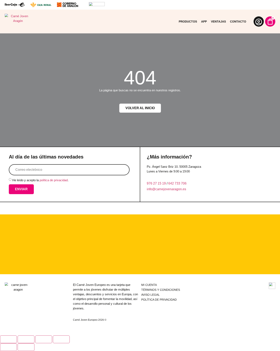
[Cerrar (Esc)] (61, 339)
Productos (188, 21)
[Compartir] (43, 339)
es (184, 189)
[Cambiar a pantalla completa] (26, 339)
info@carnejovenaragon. (165, 189)
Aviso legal (150, 294)
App (204, 21)
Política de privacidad (159, 299)
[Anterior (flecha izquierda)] (8, 347)
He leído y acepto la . (40, 180)
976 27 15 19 (156, 183)
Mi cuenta (149, 284)
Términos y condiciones (160, 289)
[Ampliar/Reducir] (8, 339)
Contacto (238, 21)
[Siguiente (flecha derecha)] (26, 347)
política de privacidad (54, 180)
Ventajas (218, 21)
